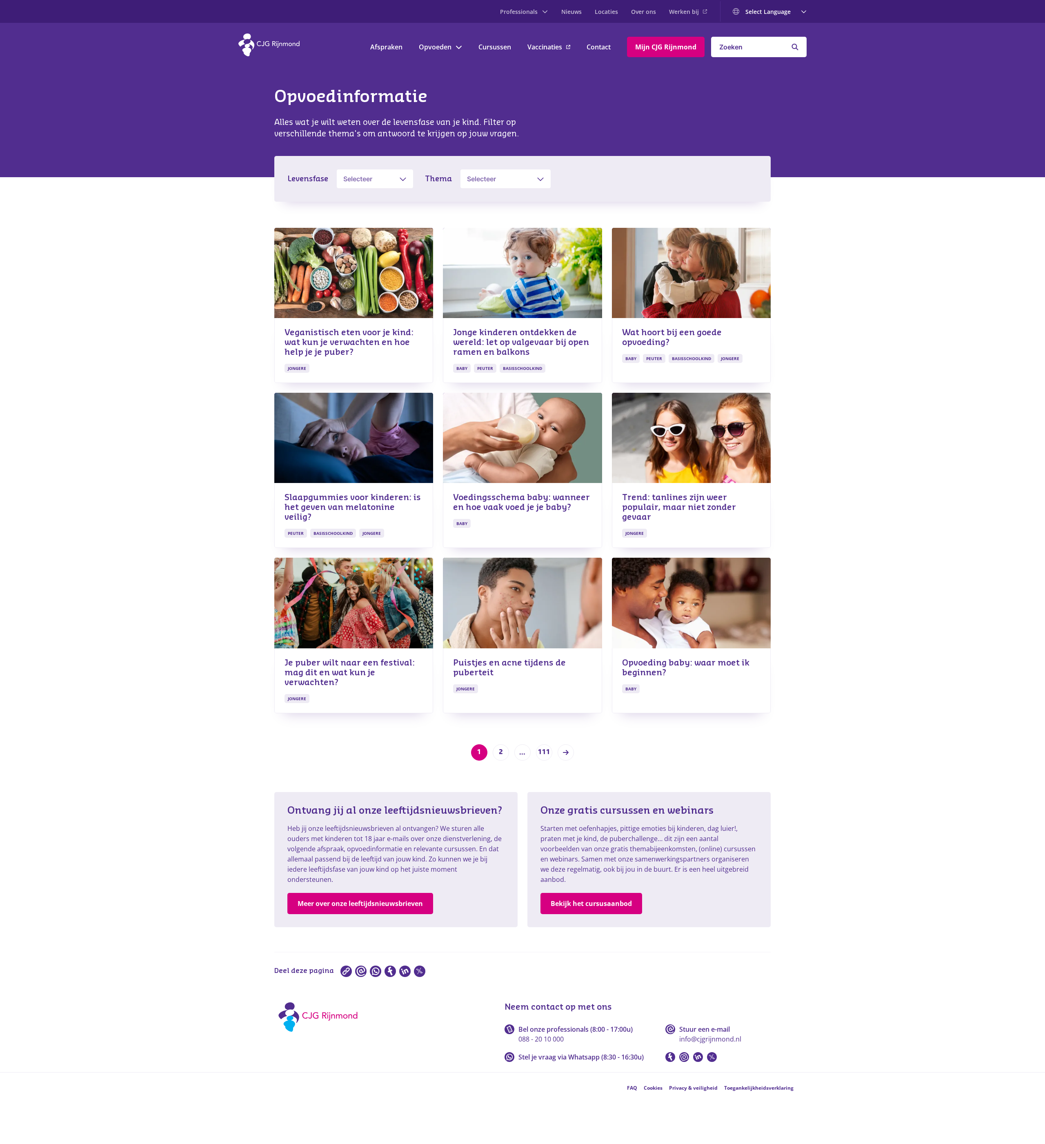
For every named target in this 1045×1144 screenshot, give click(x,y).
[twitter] (419, 971)
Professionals (519, 12)
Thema (438, 179)
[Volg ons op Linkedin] (698, 1057)
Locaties (606, 12)
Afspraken (386, 46)
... (522, 752)
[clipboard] (346, 971)
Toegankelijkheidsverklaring (759, 1087)
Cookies (653, 1087)
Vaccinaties (544, 46)
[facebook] (390, 971)
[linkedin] (405, 971)
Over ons (643, 12)
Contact (599, 46)
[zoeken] (795, 46)
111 (544, 752)
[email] (361, 971)
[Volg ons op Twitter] (712, 1057)
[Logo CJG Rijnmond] (320, 1034)
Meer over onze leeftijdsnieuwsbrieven (360, 903)
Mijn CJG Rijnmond (665, 46)
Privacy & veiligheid (693, 1087)
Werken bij (684, 12)
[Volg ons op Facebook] (670, 1057)
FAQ (632, 1087)
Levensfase (307, 179)
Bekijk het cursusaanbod (591, 903)
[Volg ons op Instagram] (684, 1057)
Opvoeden (435, 46)
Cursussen (494, 46)
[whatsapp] (375, 971)
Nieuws (571, 12)
